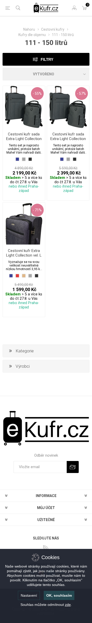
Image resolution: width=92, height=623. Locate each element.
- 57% (81, 93)
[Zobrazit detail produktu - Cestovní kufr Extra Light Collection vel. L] (24, 223)
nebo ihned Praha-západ (24, 188)
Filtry (47, 59)
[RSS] (46, 548)
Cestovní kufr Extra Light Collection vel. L (24, 253)
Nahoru (29, 29)
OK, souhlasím (59, 595)
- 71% (37, 210)
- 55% (37, 93)
